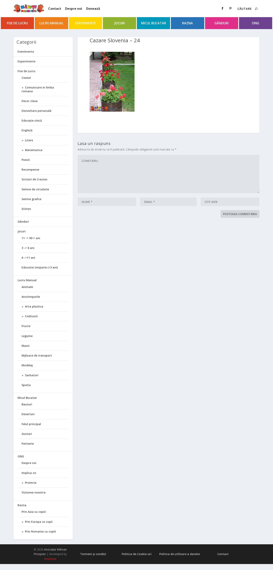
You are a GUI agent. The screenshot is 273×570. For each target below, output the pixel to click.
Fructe (26, 326)
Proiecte (30, 482)
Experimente (85, 23)
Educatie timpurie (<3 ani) (40, 267)
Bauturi (27, 404)
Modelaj (27, 365)
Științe (26, 209)
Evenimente (26, 51)
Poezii (26, 160)
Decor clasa (30, 101)
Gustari (27, 434)
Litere (29, 140)
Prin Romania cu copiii (40, 531)
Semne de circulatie (35, 189)
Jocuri (119, 23)
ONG (255, 23)
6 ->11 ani (28, 257)
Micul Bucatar (153, 23)
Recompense (30, 169)
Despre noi (73, 8)
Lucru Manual (51, 23)
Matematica (33, 150)
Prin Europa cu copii (39, 522)
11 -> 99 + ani (31, 238)
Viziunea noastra (34, 492)
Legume (27, 336)
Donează (93, 8)
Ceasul (26, 78)
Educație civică (32, 120)
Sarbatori (31, 375)
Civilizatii (31, 316)
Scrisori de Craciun (34, 179)
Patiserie (28, 443)
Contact (54, 8)
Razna (187, 23)
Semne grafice (31, 199)
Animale (27, 287)
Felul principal (31, 424)
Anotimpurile (31, 297)
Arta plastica (34, 306)
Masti (26, 346)
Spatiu (26, 385)
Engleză (27, 130)
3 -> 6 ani (28, 248)
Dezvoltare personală (36, 111)
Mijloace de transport (37, 355)
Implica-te (29, 473)
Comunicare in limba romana (38, 89)
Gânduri (221, 23)
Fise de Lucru (17, 23)
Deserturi (28, 414)
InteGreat (50, 559)
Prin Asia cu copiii (34, 512)
